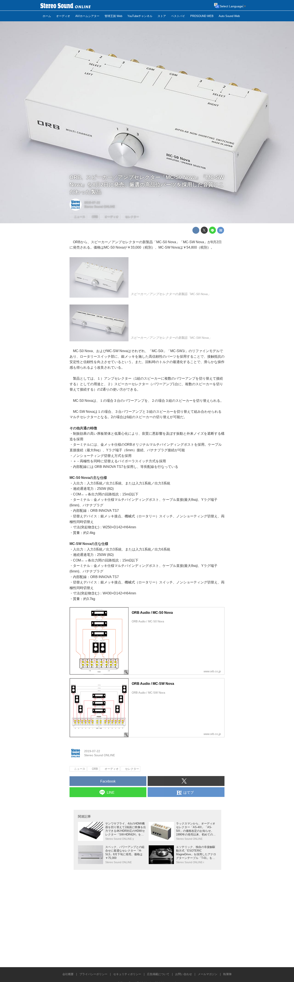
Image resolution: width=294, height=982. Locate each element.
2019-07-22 (92, 202)
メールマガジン (207, 974)
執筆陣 (227, 974)
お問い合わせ (183, 974)
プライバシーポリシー (93, 974)
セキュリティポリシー (127, 974)
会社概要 (68, 974)
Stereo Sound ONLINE (99, 206)
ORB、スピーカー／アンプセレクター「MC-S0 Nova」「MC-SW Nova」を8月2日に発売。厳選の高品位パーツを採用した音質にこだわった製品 (147, 184)
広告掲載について (158, 974)
